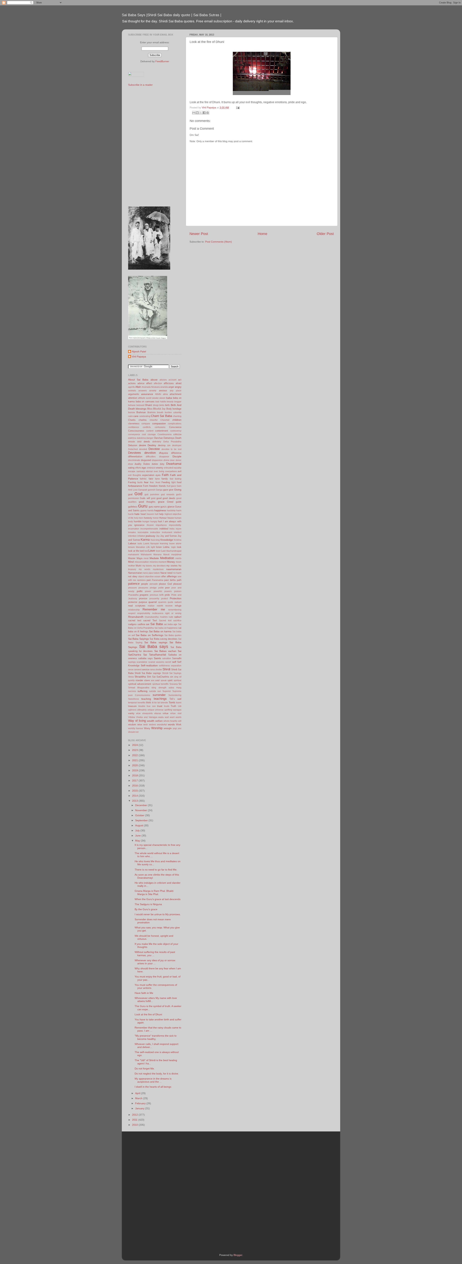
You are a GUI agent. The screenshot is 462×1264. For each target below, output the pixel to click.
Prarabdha (133, 595)
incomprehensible (149, 529)
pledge (153, 588)
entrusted (168, 468)
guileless (132, 506)
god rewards (168, 494)
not (129, 576)
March (139, 1098)
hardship (171, 510)
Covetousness (165, 434)
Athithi (158, 394)
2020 (135, 765)
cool (144, 434)
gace (173, 486)
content (149, 431)
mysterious (158, 569)
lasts (140, 543)
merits (178, 558)
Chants (132, 420)
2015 (135, 790)
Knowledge (166, 539)
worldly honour (135, 728)
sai (147, 624)
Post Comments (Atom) (218, 241)
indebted (163, 528)
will (179, 721)
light (153, 547)
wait (167, 717)
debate (131, 442)
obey (134, 576)
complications (174, 424)
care (135, 416)
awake (155, 398)
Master (131, 558)
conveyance (134, 434)
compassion (159, 423)
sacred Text (150, 620)
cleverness (134, 423)
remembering (174, 610)
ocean (157, 576)
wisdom (132, 724)
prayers (144, 594)
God (138, 493)
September (142, 820)
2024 (135, 745)
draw (130, 464)
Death (178, 438)
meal (146, 558)
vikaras (157, 713)
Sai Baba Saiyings (138, 638)
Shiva (131, 677)
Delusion (132, 445)
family (165, 478)
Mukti (138, 565)
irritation (141, 536)
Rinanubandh (135, 616)
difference (176, 453)
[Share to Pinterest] (207, 113)
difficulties (151, 457)
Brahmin (151, 412)
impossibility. (175, 525)
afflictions (169, 383)
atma (165, 394)
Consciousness (136, 430)
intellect (177, 532)
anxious (163, 390)
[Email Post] (237, 107)
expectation (148, 475)
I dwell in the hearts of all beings (153, 1086)
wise (139, 724)
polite (161, 588)
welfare (159, 721)
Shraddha (140, 676)
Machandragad (173, 551)
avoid (148, 398)
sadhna (141, 624)
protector (132, 602)
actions (132, 383)
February (140, 1103)
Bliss (149, 408)
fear (146, 482)
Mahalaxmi (146, 554)
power (148, 591)
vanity (131, 713)
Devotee (154, 449)
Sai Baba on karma (160, 631)
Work (178, 724)
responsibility (143, 613)
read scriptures (136, 605)
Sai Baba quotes (172, 635)
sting (153, 688)
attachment (175, 394)
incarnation (133, 529)
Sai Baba (156, 624)
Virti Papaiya (139, 356)
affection (158, 383)
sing (176, 677)
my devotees (159, 566)
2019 (135, 770)
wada (161, 717)
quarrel (153, 602)
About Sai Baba (138, 379)
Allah (138, 386)
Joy (158, 536)
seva (152, 670)
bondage (177, 408)
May (138, 840)
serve (131, 670)
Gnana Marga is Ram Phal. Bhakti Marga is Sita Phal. (154, 892)
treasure (132, 706)
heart (143, 514)
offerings (172, 576)
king (158, 540)
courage (152, 434)
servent (137, 670)
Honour (163, 517)
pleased (177, 583)
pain (149, 580)
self (174, 661)
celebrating (144, 416)
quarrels (162, 602)
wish (145, 725)
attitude (141, 398)
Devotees (134, 452)
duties (155, 464)
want (172, 717)
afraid (178, 383)
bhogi (156, 405)
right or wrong (173, 613)
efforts (138, 468)
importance (161, 525)
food (179, 482)
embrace (151, 468)
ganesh (151, 490)
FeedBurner (162, 61)
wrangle (168, 728)
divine (166, 460)
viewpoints (147, 713)
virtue (165, 713)
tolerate (164, 703)
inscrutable (143, 532)
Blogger (238, 1255)
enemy (159, 467)
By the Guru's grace (146, 909)
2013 (135, 800)
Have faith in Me (144, 993)
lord (142, 550)
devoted (143, 449)
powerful (158, 591)
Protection (175, 598)
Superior (166, 691)
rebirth (160, 606)
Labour (132, 543)
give (171, 489)
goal (130, 494)
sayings (132, 662)
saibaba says (145, 658)
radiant (178, 602)
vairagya (177, 710)
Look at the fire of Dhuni (148, 1014)
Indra (172, 529)
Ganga (159, 490)
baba (169, 397)
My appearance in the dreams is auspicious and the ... (153, 1080)
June (138, 835)
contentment (161, 430)
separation (176, 666)
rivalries (164, 617)
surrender (159, 695)
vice (138, 713)
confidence (133, 427)
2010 (135, 1124)
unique (150, 710)
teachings (160, 698)
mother (131, 566)
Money (171, 561)
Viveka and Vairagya (146, 717)
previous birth (157, 595)
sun (159, 691)
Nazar (163, 572)
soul (157, 680)
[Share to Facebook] (204, 113)
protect (164, 598)
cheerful (154, 420)
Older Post (325, 234)
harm (178, 510)
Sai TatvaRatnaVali (154, 654)
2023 (135, 750)
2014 (135, 795)
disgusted (146, 460)
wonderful (162, 725)
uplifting (168, 710)
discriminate (134, 460)
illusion (150, 525)
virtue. (173, 713)
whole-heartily (170, 721)
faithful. (143, 479)
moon (178, 562)
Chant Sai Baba (161, 416)
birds (161, 405)
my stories (172, 565)
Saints (157, 658)
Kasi (153, 540)
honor (156, 518)
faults (140, 482)
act (179, 379)
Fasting (132, 482)
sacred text (134, 620)
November (141, 810)
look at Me (133, 550)
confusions (160, 427)
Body (169, 408)
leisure (131, 547)
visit (179, 713)
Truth (173, 706)
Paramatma (157, 580)
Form (145, 486)
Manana (157, 554)
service (145, 669)
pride (167, 594)
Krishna (177, 540)
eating (131, 467)
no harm (177, 573)
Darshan (158, 438)
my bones (147, 566)
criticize (177, 434)
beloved (140, 405)
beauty (170, 402)
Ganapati (142, 490)
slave (147, 680)
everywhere (171, 471)
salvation (166, 658)
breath (160, 412)
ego (144, 467)
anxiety (152, 391)
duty (162, 464)
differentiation (135, 456)
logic (173, 547)
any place (175, 391)
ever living (159, 471)
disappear (164, 457)
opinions (141, 580)
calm (130, 416)
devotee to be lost (172, 449)
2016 (135, 785)
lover (158, 551)
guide (178, 501)
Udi (179, 706)
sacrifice (177, 620)
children (176, 419)
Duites (146, 464)
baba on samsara (145, 401)
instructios (155, 532)
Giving (177, 489)
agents (131, 387)
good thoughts (147, 501)
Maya (139, 558)
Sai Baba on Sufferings (149, 635)
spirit (170, 680)
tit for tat (156, 703)
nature (156, 573)
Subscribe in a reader (140, 84)
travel (178, 703)
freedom (153, 486)
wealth (150, 720)
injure (178, 529)
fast (171, 479)
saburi (177, 616)
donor (178, 460)
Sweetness (133, 699)
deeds (147, 441)
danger (149, 438)
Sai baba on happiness (166, 628)
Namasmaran (135, 572)
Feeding (166, 482)
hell (156, 514)
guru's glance (167, 506)
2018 (135, 775)
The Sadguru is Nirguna (148, 904)
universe (159, 710)
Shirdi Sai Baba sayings (148, 673)
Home (262, 234)
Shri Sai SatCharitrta (158, 676)
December (141, 805)
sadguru (132, 624)
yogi (175, 728)
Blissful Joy (159, 408)
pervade (154, 584)
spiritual (177, 680)
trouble (141, 706)
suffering (142, 691)
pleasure (132, 588)
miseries (154, 562)
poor (167, 587)
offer (163, 576)
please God (165, 583)
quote (170, 602)
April (138, 1093)
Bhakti (148, 405)
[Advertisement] (155, 146)
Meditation (167, 558)
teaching (146, 698)
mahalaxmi (133, 554)
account (172, 380)
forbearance (135, 485)
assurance (147, 394)
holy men (138, 518)
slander (139, 680)
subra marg (175, 688)
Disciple (177, 456)
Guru (142, 506)
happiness (160, 510)
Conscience (175, 427)
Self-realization (149, 665)
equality (177, 468)
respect (131, 613)
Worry (147, 728)
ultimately (142, 710)
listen (159, 547)
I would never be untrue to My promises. (158, 914)
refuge (178, 605)
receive (169, 606)
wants (178, 717)
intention (132, 536)
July (137, 830)
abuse (154, 379)
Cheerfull (164, 420)
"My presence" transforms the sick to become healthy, (155, 1037)
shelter (158, 670)
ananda (164, 387)
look (179, 547)
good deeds (169, 498)
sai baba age (170, 624)
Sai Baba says (153, 646)
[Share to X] (200, 113)
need (169, 572)
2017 (135, 780)
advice (141, 383)
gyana (143, 510)
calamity (177, 412)
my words (144, 569)
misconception (142, 562)
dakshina (141, 438)
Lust (163, 550)
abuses (163, 380)
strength (162, 688)
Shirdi (166, 669)
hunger (145, 521)
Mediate (154, 558)
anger (171, 387)
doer (172, 460)
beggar (177, 402)
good (159, 498)
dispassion (157, 460)
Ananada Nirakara (151, 387)
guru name (154, 506)
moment (162, 562)
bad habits (160, 402)
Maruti (166, 554)
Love (151, 550)
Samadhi (176, 658)
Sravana (173, 684)
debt (139, 442)
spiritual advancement (139, 684)
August (139, 825)
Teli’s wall (175, 699)
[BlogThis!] (197, 113)
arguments (133, 394)
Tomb (172, 702)
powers (168, 591)
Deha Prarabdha (172, 442)
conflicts (147, 427)
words (171, 724)
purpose (143, 602)
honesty (148, 517)
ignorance (139, 525)
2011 (135, 1119)
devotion (150, 452)
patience (134, 583)
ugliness (132, 710)
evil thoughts (134, 475)
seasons (160, 662)
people (144, 583)
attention (132, 398)
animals (132, 391)
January (140, 1108)
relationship (134, 610)
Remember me (154, 609)
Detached (133, 449)
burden (168, 412)
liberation (140, 547)
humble (137, 521)
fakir (151, 478)
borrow (131, 412)
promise (143, 598)
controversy (175, 431)
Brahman (141, 412)
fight (173, 482)
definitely (156, 442)
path (179, 580)
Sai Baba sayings (155, 642)
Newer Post (198, 234)
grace (161, 501)
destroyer (176, 445)
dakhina (132, 438)
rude (171, 617)
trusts (166, 706)
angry (178, 386)
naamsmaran (173, 569)
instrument (167, 532)
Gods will (145, 498)
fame (157, 479)
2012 (135, 1114)
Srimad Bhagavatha (138, 688)
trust (159, 706)
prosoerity (154, 598)
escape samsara (136, 471)
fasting (178, 479)
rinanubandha (152, 617)
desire (142, 445)
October (140, 815)
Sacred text (165, 620)
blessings (141, 408)
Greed (170, 501)
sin (171, 676)
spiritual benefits (160, 684)
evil (179, 471)
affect (149, 383)
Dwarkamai (173, 463)
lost (146, 551)
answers (142, 391)
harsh (131, 514)
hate (137, 514)
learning (164, 543)
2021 (135, 760)
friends (162, 486)
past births (170, 580)
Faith (165, 475)
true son (151, 706)
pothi (139, 591)
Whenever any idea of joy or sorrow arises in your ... (155, 962)
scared (151, 662)
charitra (142, 420)
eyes (158, 475)
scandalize (142, 662)
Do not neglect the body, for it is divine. (157, 1073)
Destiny (152, 445)
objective (149, 576)
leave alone (175, 543)
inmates (132, 532)
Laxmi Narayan (151, 543)
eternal (149, 471)
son (152, 680)
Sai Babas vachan (165, 651)
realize (151, 606)
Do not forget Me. (145, 1068)
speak (164, 680)
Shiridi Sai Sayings (171, 673)
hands (150, 510)
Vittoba (131, 717)
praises (177, 591)
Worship (156, 728)
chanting (177, 416)
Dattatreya (169, 438)
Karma (145, 539)
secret (168, 662)
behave (132, 405)
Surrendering (174, 695)
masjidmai (176, 554)
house (170, 517)
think (148, 702)
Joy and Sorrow (168, 536)
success (132, 691)
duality (138, 464)
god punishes (152, 494)
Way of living (137, 720)
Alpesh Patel (139, 351)
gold (153, 498)
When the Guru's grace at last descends (157, 899)
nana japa (148, 573)
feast (158, 482)
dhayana (163, 453)
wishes (152, 725)
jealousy (150, 535)
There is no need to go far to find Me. (156, 869)
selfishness (164, 666)
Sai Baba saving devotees (163, 639)
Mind (131, 561)
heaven (150, 514)
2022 (135, 755)
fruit (168, 486)
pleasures (143, 588)
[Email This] (194, 113)
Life (148, 547)
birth (167, 405)
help (161, 514)
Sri (179, 684)
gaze (165, 489)
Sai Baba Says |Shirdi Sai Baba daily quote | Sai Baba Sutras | (171, 15)
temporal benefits (136, 703)
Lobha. (166, 547)
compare (145, 424)
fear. (152, 482)
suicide (152, 691)
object (141, 576)
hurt (160, 521)
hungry (153, 521)
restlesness (157, 613)
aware (162, 398)
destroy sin (164, 445)
